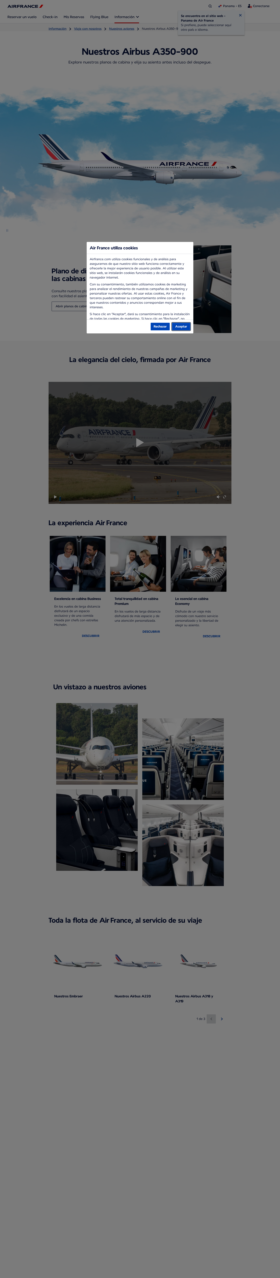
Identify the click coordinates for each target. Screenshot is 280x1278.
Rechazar (160, 326)
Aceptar (181, 326)
